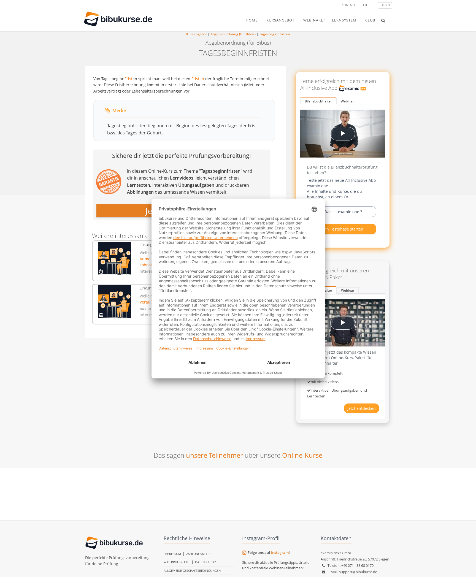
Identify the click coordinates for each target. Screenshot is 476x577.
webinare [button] (313, 20)
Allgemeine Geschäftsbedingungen (192, 570)
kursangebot (280, 20)
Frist (128, 78)
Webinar (347, 101)
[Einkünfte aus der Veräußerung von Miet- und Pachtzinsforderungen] (114, 301)
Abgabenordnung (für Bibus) (233, 34)
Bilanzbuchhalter (318, 101)
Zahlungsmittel (199, 554)
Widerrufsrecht (177, 562)
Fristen (197, 78)
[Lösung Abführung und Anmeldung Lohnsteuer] (114, 258)
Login (385, 5)
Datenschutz (205, 562)
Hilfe (367, 5)
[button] (383, 20)
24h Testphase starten (342, 229)
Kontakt (348, 5)
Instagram (280, 552)
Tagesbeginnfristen (274, 34)
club (370, 20)
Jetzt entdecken (361, 408)
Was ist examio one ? (343, 211)
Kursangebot (196, 34)
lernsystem (344, 20)
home (252, 20)
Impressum (172, 554)
